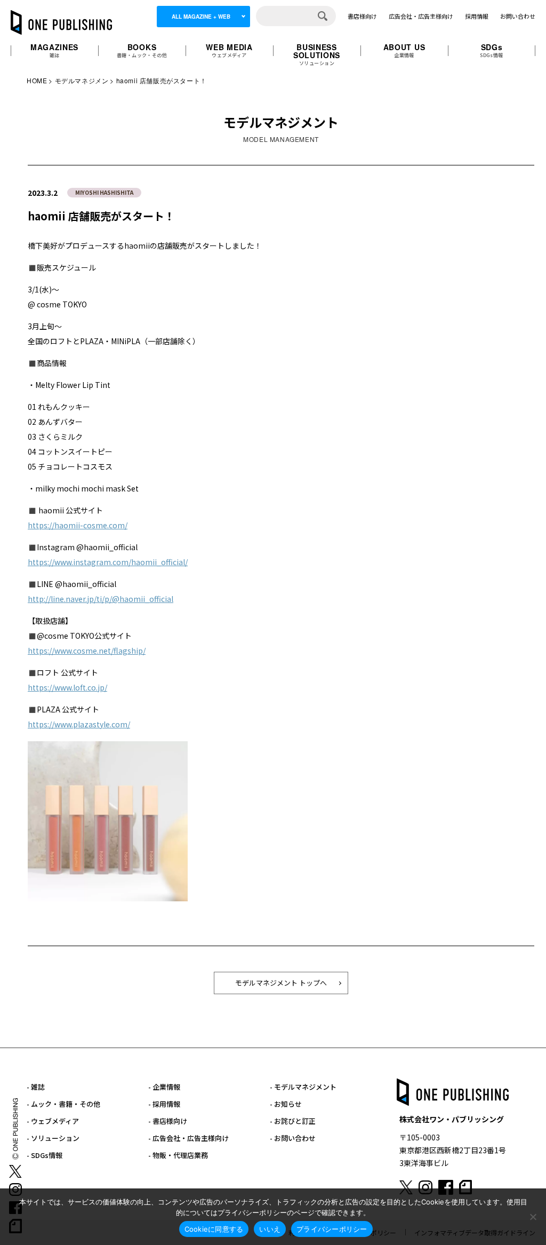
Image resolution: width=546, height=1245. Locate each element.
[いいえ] (532, 1216)
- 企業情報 (164, 1087)
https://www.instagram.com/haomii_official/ (108, 562)
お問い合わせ (517, 16)
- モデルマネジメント (303, 1087)
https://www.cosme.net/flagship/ (87, 650)
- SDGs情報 (44, 1155)
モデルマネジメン (82, 80)
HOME (37, 80)
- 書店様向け (167, 1121)
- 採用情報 (164, 1104)
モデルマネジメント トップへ (281, 983)
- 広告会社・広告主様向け (188, 1138)
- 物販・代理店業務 (178, 1155)
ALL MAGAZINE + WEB (201, 16)
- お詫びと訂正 (293, 1121)
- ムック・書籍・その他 (63, 1104)
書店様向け (362, 16)
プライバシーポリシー (331, 1229)
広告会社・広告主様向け (421, 16)
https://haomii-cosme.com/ (77, 525)
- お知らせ (286, 1104)
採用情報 (476, 16)
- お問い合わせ (293, 1138)
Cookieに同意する (214, 1229)
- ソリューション (53, 1138)
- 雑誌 (36, 1087)
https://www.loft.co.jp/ (67, 687)
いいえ (269, 1229)
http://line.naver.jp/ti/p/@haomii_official (100, 598)
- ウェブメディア (53, 1121)
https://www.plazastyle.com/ (79, 724)
